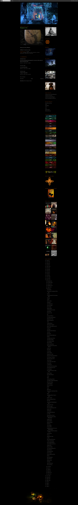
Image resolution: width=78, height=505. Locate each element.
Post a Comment (22, 76)
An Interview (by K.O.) (48, 95)
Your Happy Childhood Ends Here (52, 380)
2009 (47, 478)
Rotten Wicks (49, 306)
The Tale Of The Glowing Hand (52, 366)
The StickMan (49, 425)
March (48, 471)
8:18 (46, 106)
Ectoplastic (49, 302)
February (48, 472)
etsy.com (30, 52)
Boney (48, 393)
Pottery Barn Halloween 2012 (51, 407)
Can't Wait (48, 413)
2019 (47, 269)
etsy (28, 52)
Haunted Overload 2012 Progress (52, 355)
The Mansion (49, 410)
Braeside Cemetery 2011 (51, 358)
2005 (47, 484)
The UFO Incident (50, 303)
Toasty (48, 376)
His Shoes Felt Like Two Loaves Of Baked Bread (52, 429)
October (48, 284)
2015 (47, 275)
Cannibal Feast (49, 364)
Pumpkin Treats (49, 419)
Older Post (42, 78)
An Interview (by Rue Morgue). (50, 96)
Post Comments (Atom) (28, 80)
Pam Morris (22, 65)
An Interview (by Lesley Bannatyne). (51, 94)
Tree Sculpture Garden (50, 341)
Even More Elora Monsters (51, 317)
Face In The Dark (49, 305)
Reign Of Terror (49, 342)
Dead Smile (49, 349)
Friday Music (49, 311)
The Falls (48, 332)
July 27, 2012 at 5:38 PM (25, 62)
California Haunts (50, 383)
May (48, 468)
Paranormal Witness (50, 315)
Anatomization (49, 433)
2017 (47, 272)
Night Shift (47, 105)
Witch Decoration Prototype (51, 330)
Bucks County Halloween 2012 (52, 326)
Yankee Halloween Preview (51, 443)
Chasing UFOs (49, 426)
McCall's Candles (50, 406)
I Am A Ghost (49, 289)
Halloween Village (50, 382)
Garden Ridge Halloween (51, 412)
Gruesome (48, 461)
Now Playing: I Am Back (51, 357)
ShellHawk (22, 71)
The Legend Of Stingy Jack (51, 448)
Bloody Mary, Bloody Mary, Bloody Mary (51, 417)
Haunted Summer (49, 422)
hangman (34, 52)
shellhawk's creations (29, 53)
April (48, 469)
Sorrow (48, 386)
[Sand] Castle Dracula (50, 344)
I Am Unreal (49, 351)
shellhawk (22, 53)
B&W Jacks (49, 389)
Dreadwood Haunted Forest (51, 399)
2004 (47, 486)
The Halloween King (50, 339)
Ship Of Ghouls (49, 458)
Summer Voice (47, 109)
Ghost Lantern (49, 300)
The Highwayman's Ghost (51, 338)
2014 (47, 276)
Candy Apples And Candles (51, 361)
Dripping (48, 297)
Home (32, 78)
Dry (47, 314)
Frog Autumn (49, 363)
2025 (47, 261)
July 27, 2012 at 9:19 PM (25, 68)
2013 (47, 278)
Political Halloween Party (51, 454)
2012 (47, 279)
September (49, 285)
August (48, 287)
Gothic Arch (49, 348)
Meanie (48, 455)
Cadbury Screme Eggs (50, 440)
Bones (48, 377)
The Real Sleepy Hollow (51, 379)
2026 (47, 260)
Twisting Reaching (50, 451)
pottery (38, 52)
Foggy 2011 (49, 327)
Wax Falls (48, 400)
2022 (47, 266)
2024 (47, 263)
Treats (48, 321)
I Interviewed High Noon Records (50, 98)
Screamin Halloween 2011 (51, 367)
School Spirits (49, 360)
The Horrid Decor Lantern (51, 309)
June (48, 466)
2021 (47, 267)
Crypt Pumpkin (49, 369)
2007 (47, 481)
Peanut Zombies (49, 420)
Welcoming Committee (50, 324)
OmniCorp (48, 423)
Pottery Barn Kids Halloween (51, 335)
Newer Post (22, 78)
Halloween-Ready (50, 385)
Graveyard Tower (49, 464)
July (48, 288)
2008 (47, 480)
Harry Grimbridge (50, 457)
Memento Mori (49, 308)
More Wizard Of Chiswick (51, 439)
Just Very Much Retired (50, 442)
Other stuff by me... (48, 110)
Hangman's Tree (23, 28)
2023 (47, 264)
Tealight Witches (49, 323)
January (48, 473)
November (49, 282)
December (49, 281)
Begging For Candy (50, 318)
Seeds (48, 387)
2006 (47, 483)
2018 (47, 270)
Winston (48, 434)
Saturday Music (49, 352)
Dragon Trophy (49, 373)
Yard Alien (48, 329)
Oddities (48, 336)
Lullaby (48, 437)
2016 (47, 273)
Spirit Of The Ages (50, 463)
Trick (46, 104)
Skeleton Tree (49, 409)
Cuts (46, 108)
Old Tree (48, 293)
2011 (47, 475)
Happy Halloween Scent (51, 415)
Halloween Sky (49, 460)
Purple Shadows (49, 449)
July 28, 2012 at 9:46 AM (25, 74)
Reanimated (49, 333)
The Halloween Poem (48, 103)
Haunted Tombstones (50, 320)
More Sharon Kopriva (50, 374)
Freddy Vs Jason (49, 397)
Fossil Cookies (49, 452)
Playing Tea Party (50, 446)
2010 (47, 477)
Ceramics (25, 52)
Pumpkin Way (49, 445)
